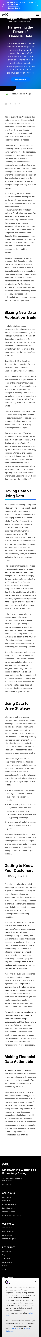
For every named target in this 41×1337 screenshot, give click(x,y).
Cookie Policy (14, 1328)
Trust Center (6, 1258)
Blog (3, 1255)
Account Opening (7, 1228)
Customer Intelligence (9, 1238)
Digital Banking (7, 1235)
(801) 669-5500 (7, 1184)
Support (4, 1266)
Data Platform (6, 1197)
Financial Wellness (8, 1231)
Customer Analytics (8, 1211)
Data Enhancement (8, 1208)
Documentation (7, 1262)
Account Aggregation (9, 1204)
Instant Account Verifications (11, 1215)
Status (4, 1269)
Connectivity (6, 1201)
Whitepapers (12, 19)
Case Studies (6, 1251)
